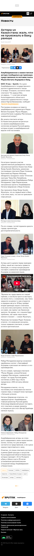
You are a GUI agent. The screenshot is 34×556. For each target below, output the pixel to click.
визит (25, 474)
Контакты (11, 515)
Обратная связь (18, 530)
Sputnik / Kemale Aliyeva (8, 64)
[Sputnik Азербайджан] (5, 14)
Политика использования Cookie (11, 522)
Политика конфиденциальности (10, 520)
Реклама (3, 532)
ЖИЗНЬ (17, 470)
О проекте (4, 515)
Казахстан (4, 474)
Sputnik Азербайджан (9, 104)
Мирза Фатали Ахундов (15, 474)
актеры (12, 477)
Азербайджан (25, 470)
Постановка (5, 477)
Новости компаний (6, 530)
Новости (4, 470)
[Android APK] (6, 537)
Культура (10, 470)
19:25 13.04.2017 (6, 42)
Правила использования (8, 517)
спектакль (18, 477)
